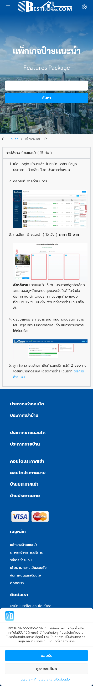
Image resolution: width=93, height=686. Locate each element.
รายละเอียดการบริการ (26, 552)
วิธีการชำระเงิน (21, 560)
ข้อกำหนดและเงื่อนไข (25, 575)
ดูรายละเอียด (46, 668)
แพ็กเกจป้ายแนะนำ (23, 544)
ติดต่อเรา (17, 583)
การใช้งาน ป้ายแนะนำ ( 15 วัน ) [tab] (28, 152)
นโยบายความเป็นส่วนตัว (54, 679)
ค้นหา (46, 97)
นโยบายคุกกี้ (28, 679)
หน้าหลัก (13, 139)
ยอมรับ (46, 655)
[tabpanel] (46, 272)
